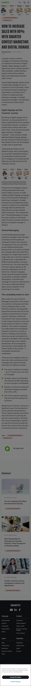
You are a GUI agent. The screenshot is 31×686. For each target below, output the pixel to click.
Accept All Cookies (15, 677)
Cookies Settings (15, 681)
